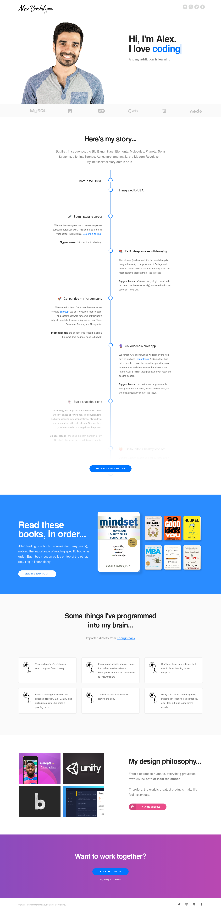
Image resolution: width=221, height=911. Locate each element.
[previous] (19, 110)
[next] (202, 110)
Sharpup (64, 311)
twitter (117, 879)
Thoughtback (142, 359)
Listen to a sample (92, 233)
